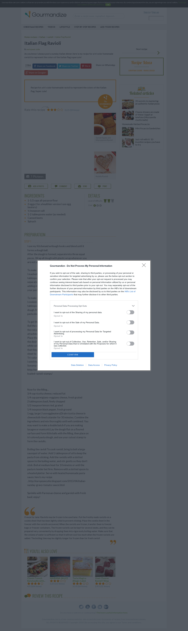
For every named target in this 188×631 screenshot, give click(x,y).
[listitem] (94, 305)
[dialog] (94, 315)
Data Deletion (77, 365)
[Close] (145, 266)
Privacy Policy (110, 365)
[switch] (130, 312)
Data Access (94, 365)
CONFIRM (72, 355)
